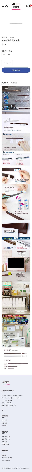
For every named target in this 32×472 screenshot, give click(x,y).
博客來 (4, 455)
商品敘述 (5, 82)
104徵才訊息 (5, 444)
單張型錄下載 (6, 439)
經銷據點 (4, 426)
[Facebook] (3, 410)
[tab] (6, 83)
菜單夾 (12, 37)
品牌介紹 (4, 420)
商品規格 (14, 82)
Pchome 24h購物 (7, 458)
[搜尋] (27, 7)
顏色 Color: (7, 51)
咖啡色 (9, 54)
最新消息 (4, 423)
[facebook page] (6, 6)
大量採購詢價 (16, 70)
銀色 (4, 54)
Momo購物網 (6, 460)
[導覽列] (3, 6)
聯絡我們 (4, 442)
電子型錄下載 (6, 436)
